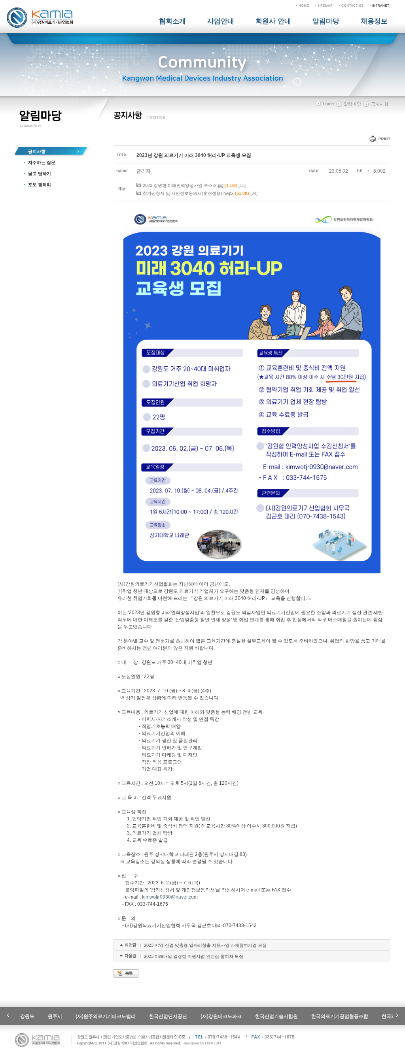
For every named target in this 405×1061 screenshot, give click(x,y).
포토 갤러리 (39, 184)
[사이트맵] (324, 5)
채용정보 (374, 21)
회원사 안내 (273, 21)
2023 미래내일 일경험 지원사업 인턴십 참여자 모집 (193, 956)
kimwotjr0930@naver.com (170, 897)
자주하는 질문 (41, 162)
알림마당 (325, 21)
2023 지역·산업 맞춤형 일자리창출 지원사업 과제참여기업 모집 (205, 945)
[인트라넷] (379, 5)
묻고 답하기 (39, 173)
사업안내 (220, 21)
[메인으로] (302, 5)
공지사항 (36, 151)
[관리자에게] (351, 5)
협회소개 (172, 21)
